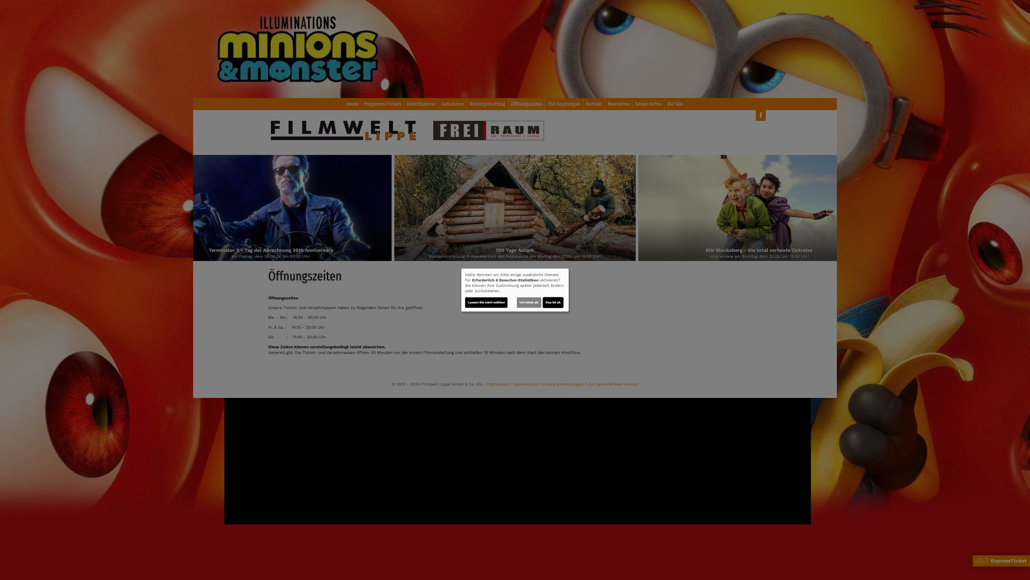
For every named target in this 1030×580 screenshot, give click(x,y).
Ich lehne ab (529, 302)
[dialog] (515, 290)
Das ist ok (553, 302)
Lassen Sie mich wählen (486, 302)
